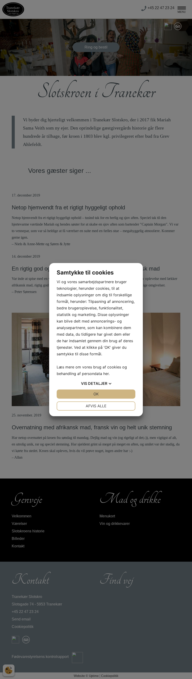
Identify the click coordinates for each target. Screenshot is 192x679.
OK (96, 394)
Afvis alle (96, 406)
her (106, 373)
